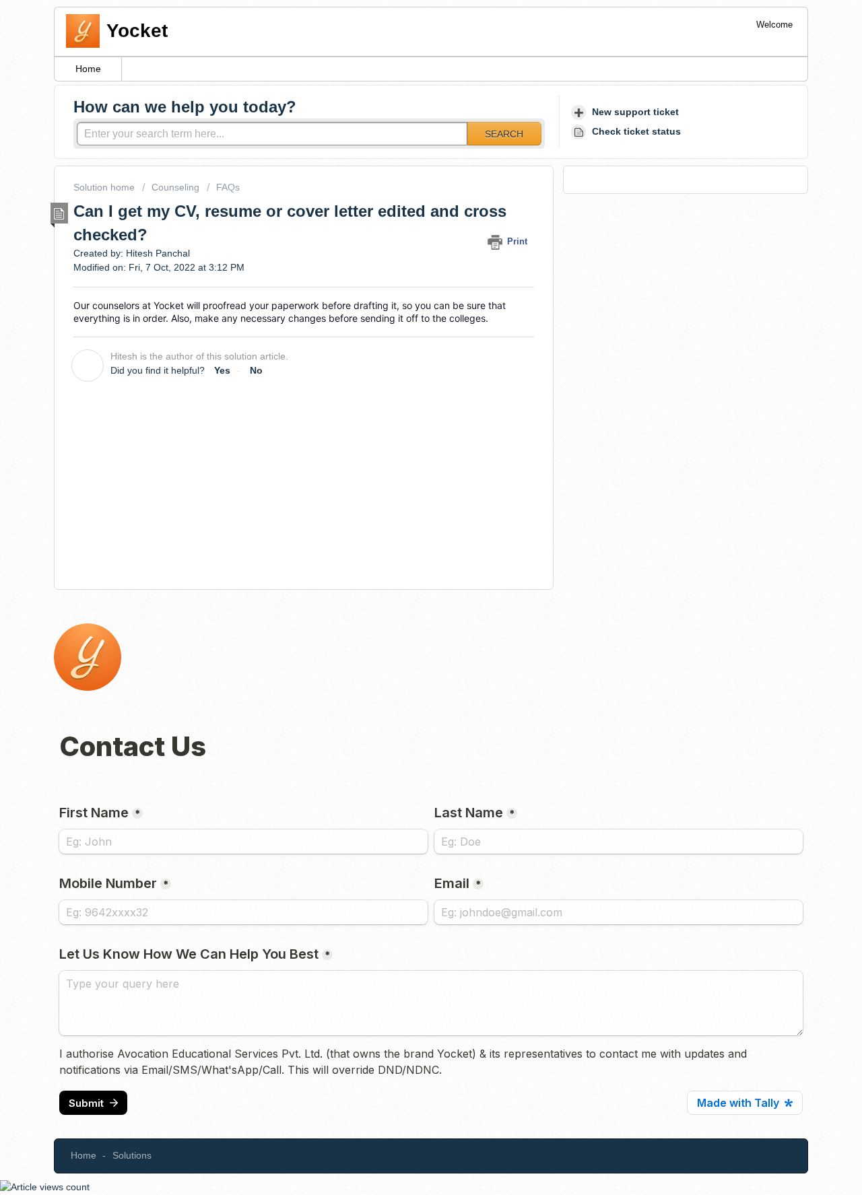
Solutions (132, 1155)
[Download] (406, 429)
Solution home (105, 187)
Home (88, 68)
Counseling (175, 187)
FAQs (228, 187)
